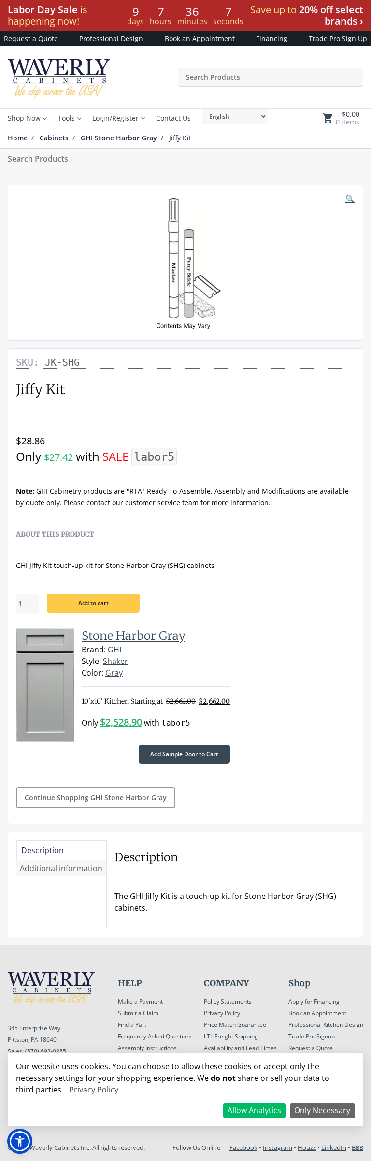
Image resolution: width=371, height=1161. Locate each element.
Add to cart (93, 603)
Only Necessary (322, 1110)
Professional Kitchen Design (325, 1025)
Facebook (243, 1147)
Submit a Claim (138, 1013)
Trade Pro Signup (311, 1036)
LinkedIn (333, 1147)
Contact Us (173, 118)
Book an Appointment (200, 38)
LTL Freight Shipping (231, 1036)
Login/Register (115, 118)
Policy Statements (228, 1001)
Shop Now (24, 118)
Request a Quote (31, 38)
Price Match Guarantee (235, 1025)
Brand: (94, 649)
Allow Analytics (254, 1110)
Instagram (277, 1147)
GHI (114, 649)
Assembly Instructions (147, 1048)
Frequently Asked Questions (155, 1036)
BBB (357, 1147)
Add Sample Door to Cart (184, 754)
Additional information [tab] (61, 868)
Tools (66, 118)
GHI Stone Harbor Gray (119, 138)
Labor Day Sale (43, 9)
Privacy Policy (222, 1013)
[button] (350, 199)
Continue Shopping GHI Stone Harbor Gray (96, 797)
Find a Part (132, 1025)
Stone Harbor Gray (134, 635)
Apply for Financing (314, 1001)
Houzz (307, 1147)
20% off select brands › (331, 15)
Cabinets (54, 138)
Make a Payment (140, 1001)
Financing (271, 38)
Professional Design (111, 38)
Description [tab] (42, 850)
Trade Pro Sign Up (338, 38)
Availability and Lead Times (240, 1048)
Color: (92, 672)
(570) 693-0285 (45, 1051)
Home (18, 138)
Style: (91, 661)
